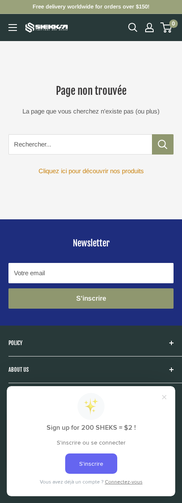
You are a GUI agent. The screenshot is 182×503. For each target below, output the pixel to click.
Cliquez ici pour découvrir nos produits (91, 170)
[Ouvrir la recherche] (133, 27)
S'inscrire (91, 298)
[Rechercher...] (163, 144)
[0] (166, 27)
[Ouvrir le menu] (12, 27)
